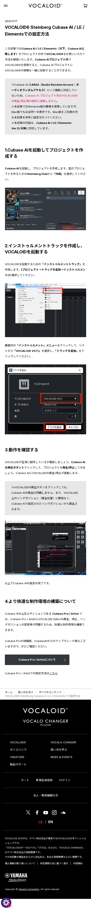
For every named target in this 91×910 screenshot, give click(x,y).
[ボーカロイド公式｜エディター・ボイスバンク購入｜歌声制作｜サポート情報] (45, 713)
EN (50, 822)
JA (40, 822)
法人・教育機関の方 (45, 795)
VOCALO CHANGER (63, 742)
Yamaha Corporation (28, 889)
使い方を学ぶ (59, 749)
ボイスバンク (18, 749)
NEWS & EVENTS (61, 757)
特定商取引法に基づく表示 (54, 863)
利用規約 (78, 863)
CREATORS (17, 757)
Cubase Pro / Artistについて (37, 659)
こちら (53, 673)
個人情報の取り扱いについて (20, 863)
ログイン (64, 780)
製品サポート (18, 764)
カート (25, 780)
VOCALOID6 (18, 742)
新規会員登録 (44, 780)
